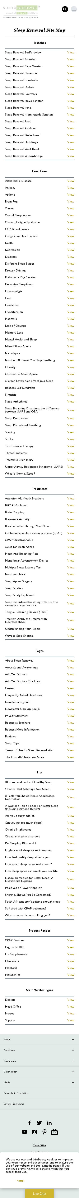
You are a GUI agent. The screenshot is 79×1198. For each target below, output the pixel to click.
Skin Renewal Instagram (34, 1132)
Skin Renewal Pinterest (44, 1132)
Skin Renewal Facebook (29, 1122)
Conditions (9, 1050)
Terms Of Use (39, 1145)
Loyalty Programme (14, 1104)
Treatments (10, 1061)
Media (7, 1082)
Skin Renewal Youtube (24, 1132)
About (7, 1039)
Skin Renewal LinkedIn (49, 1122)
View (70, 52)
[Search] (65, 9)
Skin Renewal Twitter (39, 1122)
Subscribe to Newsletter (16, 1093)
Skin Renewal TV (54, 1132)
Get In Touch (10, 1071)
